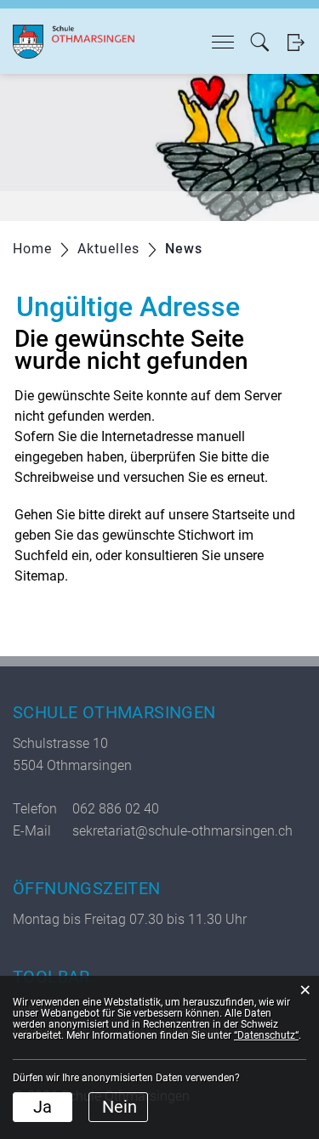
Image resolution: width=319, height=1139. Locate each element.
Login (295, 42)
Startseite (240, 515)
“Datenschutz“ (266, 1035)
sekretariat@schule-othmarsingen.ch (182, 831)
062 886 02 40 (115, 809)
